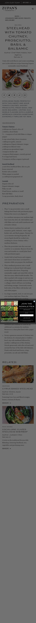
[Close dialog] (34, 301)
